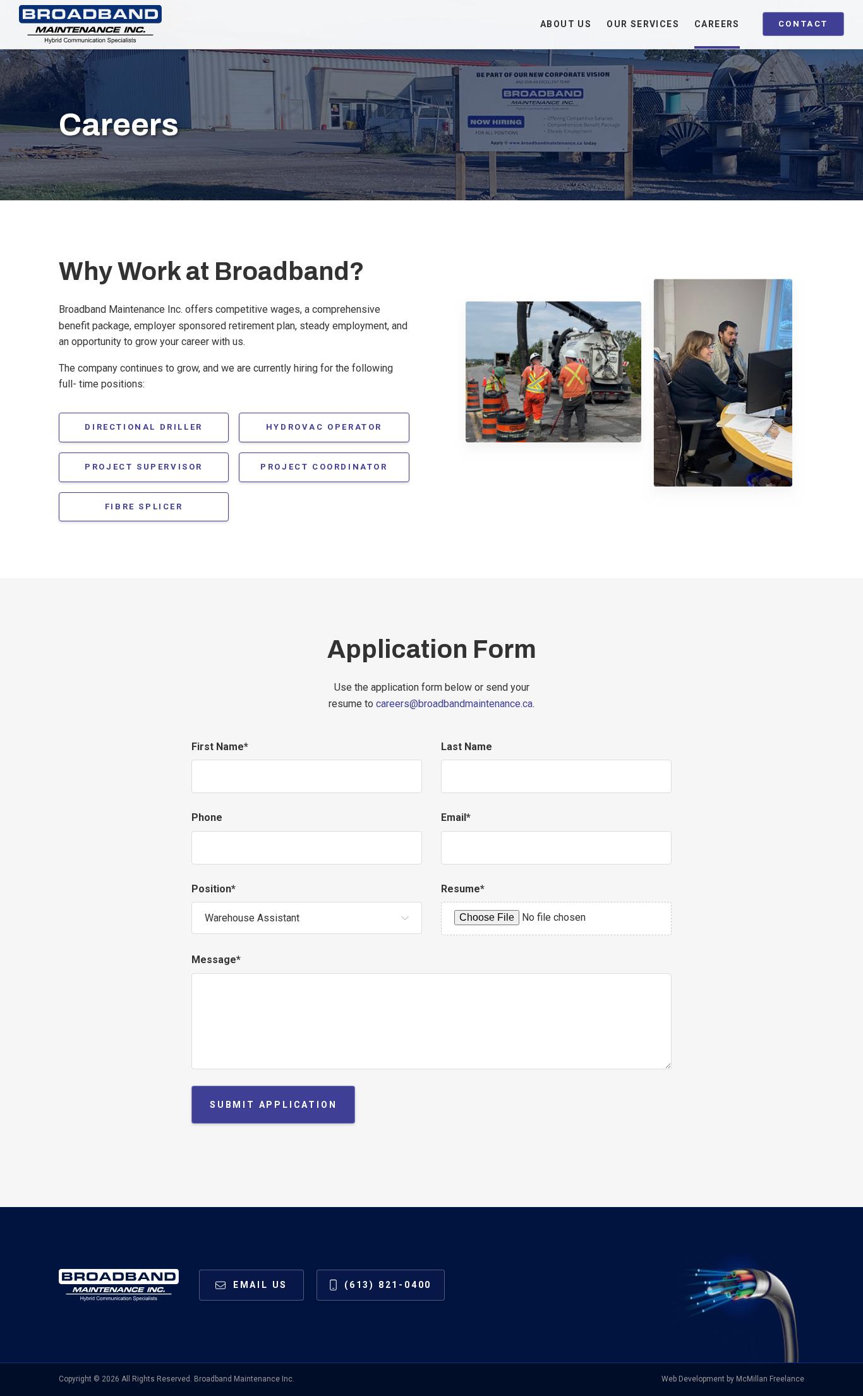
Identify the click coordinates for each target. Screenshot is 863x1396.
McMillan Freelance (770, 1379)
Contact (803, 23)
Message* (216, 960)
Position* (213, 889)
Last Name (466, 747)
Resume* (463, 889)
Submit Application (273, 1105)
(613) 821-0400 (387, 1285)
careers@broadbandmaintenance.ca (454, 704)
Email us (260, 1285)
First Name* (219, 747)
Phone (206, 817)
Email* (456, 817)
